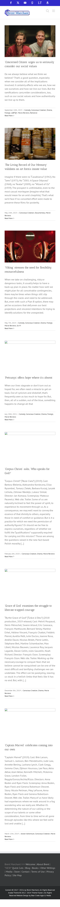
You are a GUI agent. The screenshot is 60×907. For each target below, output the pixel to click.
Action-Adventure (27, 833)
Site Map (17, 875)
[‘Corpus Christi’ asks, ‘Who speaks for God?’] (30, 448)
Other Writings (47, 867)
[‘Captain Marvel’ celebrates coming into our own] (30, 724)
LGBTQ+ (14, 113)
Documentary (40, 213)
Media (9, 871)
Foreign (7, 113)
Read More (9, 115)
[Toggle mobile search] (47, 10)
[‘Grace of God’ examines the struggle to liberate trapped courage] (30, 585)
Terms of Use (38, 871)
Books (35, 867)
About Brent (43, 864)
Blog (28, 867)
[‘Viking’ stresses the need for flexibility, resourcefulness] (30, 246)
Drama (49, 110)
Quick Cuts (17, 867)
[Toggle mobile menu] (53, 10)
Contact (25, 871)
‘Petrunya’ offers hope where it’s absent (28, 377)
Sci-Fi (19, 325)
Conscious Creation (38, 110)
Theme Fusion (37, 893)
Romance (33, 113)
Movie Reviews (23, 113)
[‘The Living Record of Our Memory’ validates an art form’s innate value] (30, 144)
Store (17, 871)
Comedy (27, 110)
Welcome (30, 864)
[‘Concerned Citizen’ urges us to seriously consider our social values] (30, 41)
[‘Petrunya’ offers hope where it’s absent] (30, 357)
